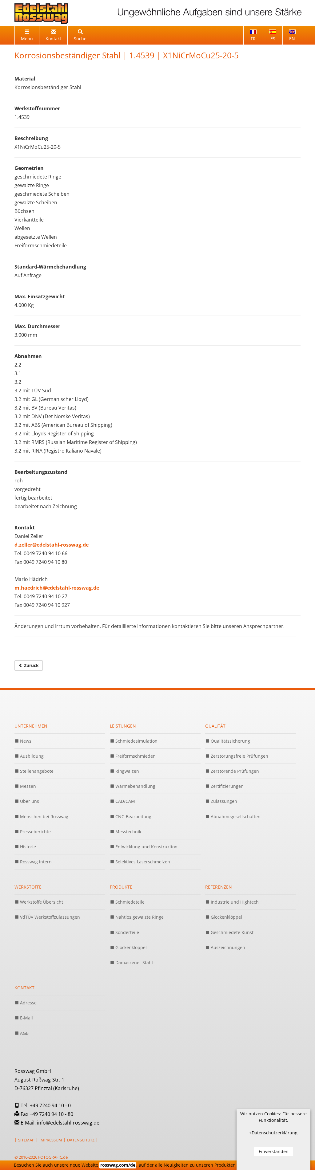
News (25, 741)
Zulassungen (223, 801)
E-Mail (26, 1018)
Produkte (121, 887)
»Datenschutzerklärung (273, 1133)
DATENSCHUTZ (80, 1140)
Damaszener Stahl (133, 962)
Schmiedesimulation (136, 741)
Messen (27, 786)
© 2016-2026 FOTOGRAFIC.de (41, 1157)
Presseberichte (35, 831)
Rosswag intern (35, 862)
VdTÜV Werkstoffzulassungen (49, 917)
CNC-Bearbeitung (132, 816)
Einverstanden (274, 1151)
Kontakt (24, 988)
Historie (27, 847)
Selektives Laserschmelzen (142, 862)
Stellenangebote (36, 771)
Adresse (28, 1003)
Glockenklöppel (130, 947)
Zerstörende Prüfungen (234, 771)
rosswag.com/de (117, 1165)
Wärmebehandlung (134, 786)
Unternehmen (30, 726)
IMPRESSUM (50, 1140)
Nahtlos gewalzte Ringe (139, 917)
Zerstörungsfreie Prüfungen (238, 756)
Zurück (31, 665)
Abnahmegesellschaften (235, 816)
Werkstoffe (28, 887)
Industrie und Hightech (234, 902)
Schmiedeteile (129, 902)
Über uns (29, 801)
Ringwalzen (126, 771)
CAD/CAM (124, 801)
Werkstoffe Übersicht (41, 902)
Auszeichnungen (227, 947)
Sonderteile (126, 932)
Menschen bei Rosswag (43, 816)
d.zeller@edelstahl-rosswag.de (51, 544)
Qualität (215, 726)
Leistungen (123, 726)
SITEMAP (26, 1140)
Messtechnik (127, 831)
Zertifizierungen (226, 786)
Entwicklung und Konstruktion (145, 847)
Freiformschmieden (135, 756)
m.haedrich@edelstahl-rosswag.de (56, 587)
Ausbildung (31, 756)
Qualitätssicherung (229, 741)
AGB (24, 1033)
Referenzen (218, 887)
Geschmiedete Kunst (231, 932)
